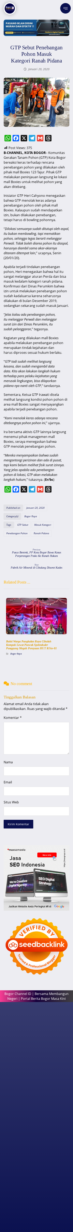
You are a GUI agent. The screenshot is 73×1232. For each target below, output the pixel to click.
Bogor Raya (30, 516)
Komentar (13, 717)
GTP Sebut (22, 524)
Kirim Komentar (18, 824)
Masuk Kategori (42, 524)
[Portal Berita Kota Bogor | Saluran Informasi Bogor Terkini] (10, 8)
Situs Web (11, 802)
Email (8, 782)
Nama (8, 762)
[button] (65, 8)
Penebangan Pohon (17, 533)
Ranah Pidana (41, 533)
